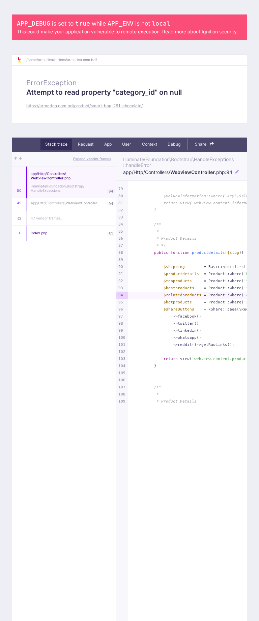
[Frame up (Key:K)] (16, 159)
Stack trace (56, 144)
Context (149, 144)
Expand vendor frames (92, 159)
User (126, 144)
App (108, 144)
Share (201, 144)
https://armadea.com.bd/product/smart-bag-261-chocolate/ (84, 105)
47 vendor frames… (47, 218)
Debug (174, 144)
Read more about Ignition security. (200, 31)
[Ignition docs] (21, 60)
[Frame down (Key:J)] (20, 159)
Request (85, 144)
